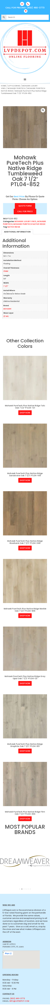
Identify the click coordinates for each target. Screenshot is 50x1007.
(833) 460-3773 (17, 998)
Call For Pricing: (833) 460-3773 (25, 7)
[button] (25, 79)
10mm (5, 271)
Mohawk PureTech (16, 88)
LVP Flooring (14, 86)
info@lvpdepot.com (19, 1001)
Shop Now (25, 412)
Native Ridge (13, 227)
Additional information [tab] (17, 231)
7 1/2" (5, 286)
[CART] (25, 11)
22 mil (6, 316)
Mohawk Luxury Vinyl (26, 221)
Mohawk (7, 309)
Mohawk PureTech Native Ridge (29, 224)
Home (3, 86)
